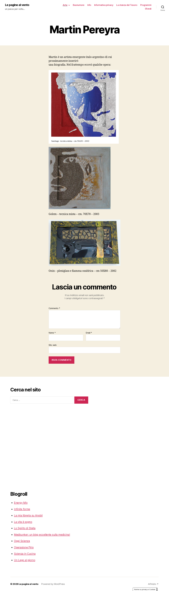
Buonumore (78, 5)
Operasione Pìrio (24, 547)
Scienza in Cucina (25, 553)
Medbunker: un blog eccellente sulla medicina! (42, 534)
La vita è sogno (23, 521)
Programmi (145, 5)
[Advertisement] (20, 447)
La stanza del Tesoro (126, 5)
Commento (54, 308)
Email (89, 333)
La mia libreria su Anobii (28, 515)
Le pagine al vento (17, 4)
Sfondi (148, 8)
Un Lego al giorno (24, 560)
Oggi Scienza (22, 540)
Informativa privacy (103, 5)
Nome (52, 333)
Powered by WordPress (53, 584)
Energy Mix (20, 502)
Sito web (53, 345)
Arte (65, 5)
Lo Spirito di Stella (25, 528)
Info (89, 5)
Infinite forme (22, 509)
